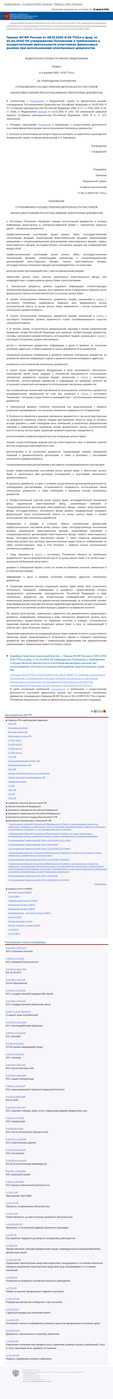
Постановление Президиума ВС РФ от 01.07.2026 (33, 844)
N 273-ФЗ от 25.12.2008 (16, 1022)
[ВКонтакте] (95, 710)
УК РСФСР (13, 929)
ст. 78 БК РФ (11, 1245)
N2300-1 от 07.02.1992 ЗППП (18, 1012)
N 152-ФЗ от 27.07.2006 (16, 1139)
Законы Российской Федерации (24, 806)
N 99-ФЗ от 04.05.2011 (15, 1086)
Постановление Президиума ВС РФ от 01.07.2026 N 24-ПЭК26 (39, 848)
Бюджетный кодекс (18, 728)
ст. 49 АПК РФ (12, 1341)
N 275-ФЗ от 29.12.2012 (16, 1001)
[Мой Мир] (104, 710)
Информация (12, 4)
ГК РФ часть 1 (15, 740)
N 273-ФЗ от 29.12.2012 (16, 980)
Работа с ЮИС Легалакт (68, 4)
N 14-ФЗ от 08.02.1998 (15, 1097)
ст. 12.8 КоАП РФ (13, 1260)
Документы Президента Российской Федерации (32, 810)
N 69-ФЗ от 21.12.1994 (15, 958)
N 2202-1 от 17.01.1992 (15, 1118)
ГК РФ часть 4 (15, 752)
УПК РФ (12, 798)
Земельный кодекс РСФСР (21, 909)
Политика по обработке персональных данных (37, 1381)
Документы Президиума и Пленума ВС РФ (29, 820)
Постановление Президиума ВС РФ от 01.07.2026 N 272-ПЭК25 (39, 840)
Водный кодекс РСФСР (20, 892)
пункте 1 (101, 299)
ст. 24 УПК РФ (12, 1320)
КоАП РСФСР (14, 917)
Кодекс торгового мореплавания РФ (26, 777)
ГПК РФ (12, 757)
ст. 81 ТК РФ (11, 1235)
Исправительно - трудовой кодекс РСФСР (29, 913)
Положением (37, 101)
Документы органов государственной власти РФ (32, 817)
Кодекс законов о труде (20, 921)
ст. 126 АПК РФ (12, 1330)
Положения (58, 689)
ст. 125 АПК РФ (12, 1355)
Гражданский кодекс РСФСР (22, 900)
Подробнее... (100, 884)
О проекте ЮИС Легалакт (37, 4)
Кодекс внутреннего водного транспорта (29, 773)
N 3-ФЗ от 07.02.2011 (15, 1054)
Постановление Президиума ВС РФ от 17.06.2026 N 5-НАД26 (38, 880)
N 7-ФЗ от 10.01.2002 (15, 1043)
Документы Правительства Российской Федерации (34, 813)
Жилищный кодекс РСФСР (21, 905)
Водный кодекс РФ (18, 732)
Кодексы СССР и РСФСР (20, 889)
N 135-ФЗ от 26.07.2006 (16, 1075)
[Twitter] (98, 710)
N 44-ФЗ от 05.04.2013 (16, 1150)
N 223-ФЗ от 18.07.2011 (15, 1107)
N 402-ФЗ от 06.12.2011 (16, 1065)
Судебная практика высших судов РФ (27, 803)
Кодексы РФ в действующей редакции (28, 720)
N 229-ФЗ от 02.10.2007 (16, 1160)
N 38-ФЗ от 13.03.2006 (16, 1033)
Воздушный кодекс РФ (19, 736)
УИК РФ (12, 790)
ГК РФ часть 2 (15, 744)
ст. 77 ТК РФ (11, 1288)
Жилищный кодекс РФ (19, 765)
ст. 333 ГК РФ (12, 1192)
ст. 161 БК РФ (11, 1277)
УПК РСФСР (14, 933)
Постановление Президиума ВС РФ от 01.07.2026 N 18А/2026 (38, 859)
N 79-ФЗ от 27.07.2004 (16, 990)
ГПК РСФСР (14, 896)
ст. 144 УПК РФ (12, 1299)
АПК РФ (12, 724)
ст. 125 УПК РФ (12, 1309)
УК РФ (11, 794)
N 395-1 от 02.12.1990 (15, 1182)
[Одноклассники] (101, 710)
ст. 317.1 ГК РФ (12, 1203)
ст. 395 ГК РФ (12, 1214)
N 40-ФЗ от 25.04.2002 (16, 969)
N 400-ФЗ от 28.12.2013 (16, 948)
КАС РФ (12, 769)
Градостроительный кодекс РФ (24, 761)
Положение (44, 124)
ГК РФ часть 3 (15, 748)
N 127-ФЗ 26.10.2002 (14, 1128)
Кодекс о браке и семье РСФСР (24, 925)
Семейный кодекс (17, 781)
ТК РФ (11, 786)
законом (42, 111)
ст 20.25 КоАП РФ (14, 1224)
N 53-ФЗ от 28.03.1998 (15, 1171)
